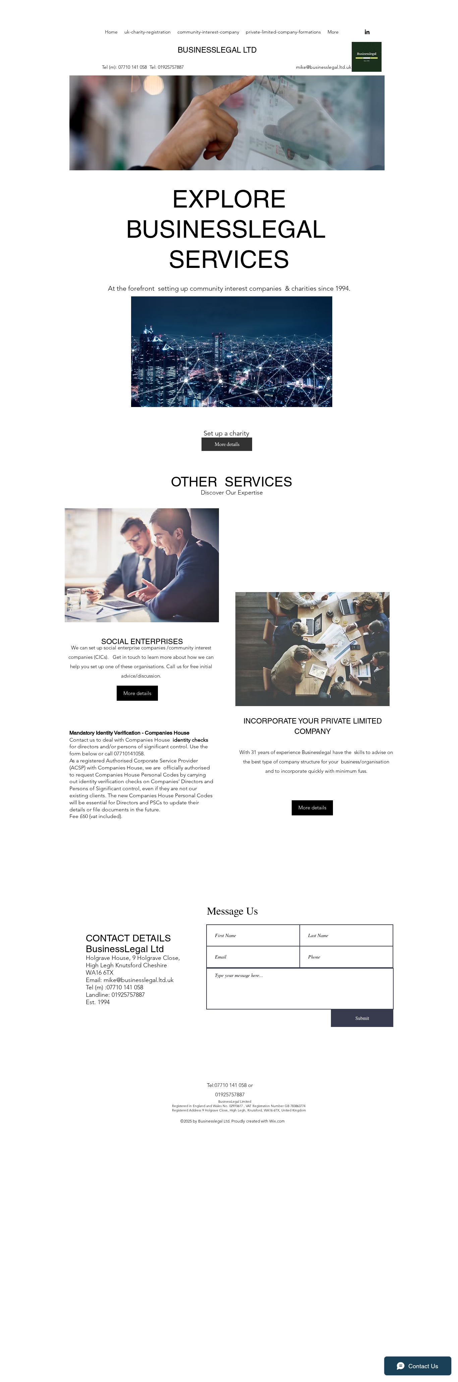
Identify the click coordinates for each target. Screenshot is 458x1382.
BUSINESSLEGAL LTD (217, 50)
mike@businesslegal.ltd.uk (323, 67)
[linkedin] (367, 31)
